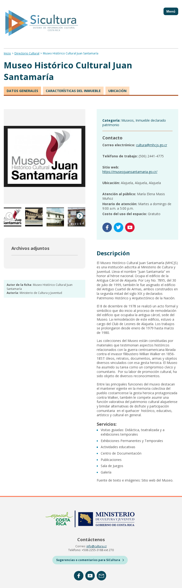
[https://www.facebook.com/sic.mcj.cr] (78, 575)
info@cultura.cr (96, 546)
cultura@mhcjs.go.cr (151, 145)
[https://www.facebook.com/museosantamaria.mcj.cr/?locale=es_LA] (107, 227)
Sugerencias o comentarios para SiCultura (88, 560)
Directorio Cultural (26, 53)
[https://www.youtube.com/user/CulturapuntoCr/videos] (90, 575)
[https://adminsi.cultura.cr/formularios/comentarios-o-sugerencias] (101, 575)
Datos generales (22, 90)
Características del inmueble (73, 90)
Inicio (7, 53)
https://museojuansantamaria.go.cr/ (129, 171)
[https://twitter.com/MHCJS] (118, 227)
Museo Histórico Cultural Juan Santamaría (70, 53)
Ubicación (117, 90)
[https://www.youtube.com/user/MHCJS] (130, 227)
